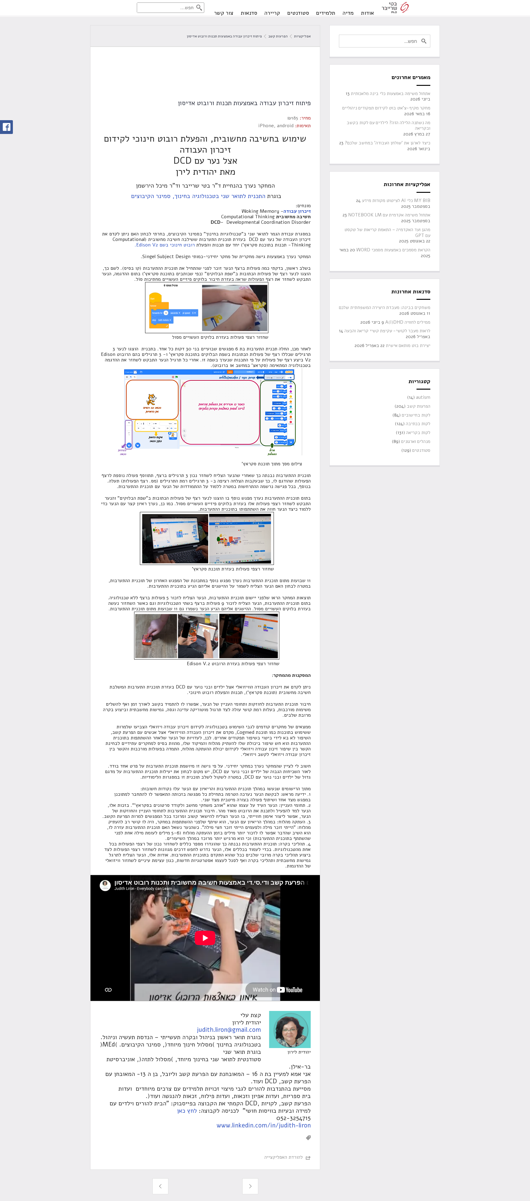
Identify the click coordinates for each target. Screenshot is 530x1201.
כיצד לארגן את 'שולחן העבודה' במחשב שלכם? (387, 143)
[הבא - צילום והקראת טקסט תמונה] (160, 1186)
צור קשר (223, 13)
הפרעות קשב (278, 36)
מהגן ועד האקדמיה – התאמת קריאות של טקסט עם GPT (387, 232)
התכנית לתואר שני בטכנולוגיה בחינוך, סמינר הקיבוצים (197, 196)
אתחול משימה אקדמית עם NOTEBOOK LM (389, 215)
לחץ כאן (186, 1111)
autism (423, 397)
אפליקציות (302, 36)
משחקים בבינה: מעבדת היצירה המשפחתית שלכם (384, 308)
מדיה (348, 13)
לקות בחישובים (416, 415)
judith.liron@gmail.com (229, 1030)
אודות (367, 13)
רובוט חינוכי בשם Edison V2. (165, 245)
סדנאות (249, 13)
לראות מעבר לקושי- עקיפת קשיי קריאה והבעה (387, 331)
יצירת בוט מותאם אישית (408, 346)
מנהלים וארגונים (415, 441)
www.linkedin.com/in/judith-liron (264, 1125)
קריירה (272, 13)
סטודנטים (298, 13)
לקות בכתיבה (418, 424)
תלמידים (325, 13)
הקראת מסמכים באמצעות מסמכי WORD (393, 250)
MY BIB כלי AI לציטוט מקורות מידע (396, 201)
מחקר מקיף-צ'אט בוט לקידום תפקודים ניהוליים (386, 108)
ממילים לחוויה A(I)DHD (407, 322)
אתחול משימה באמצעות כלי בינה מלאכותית (390, 94)
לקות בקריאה (418, 433)
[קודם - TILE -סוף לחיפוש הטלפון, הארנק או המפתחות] (250, 1186)
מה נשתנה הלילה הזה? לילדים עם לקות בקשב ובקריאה (388, 126)
